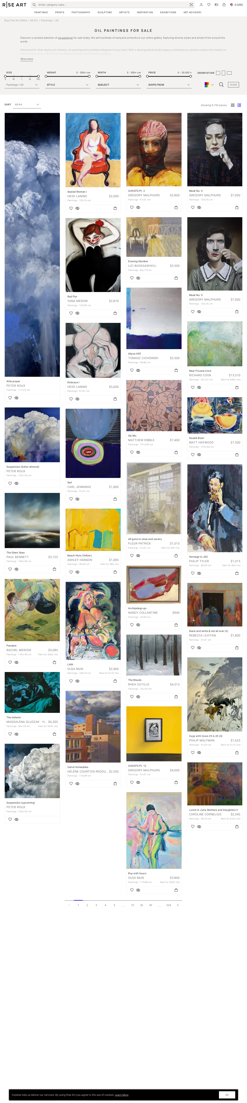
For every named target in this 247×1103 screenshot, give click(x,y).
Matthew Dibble (141, 440)
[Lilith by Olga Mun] (93, 621)
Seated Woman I (77, 191)
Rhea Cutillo (138, 684)
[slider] (5, 76)
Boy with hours (137, 873)
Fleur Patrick (139, 543)
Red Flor (72, 296)
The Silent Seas (16, 552)
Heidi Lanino (77, 196)
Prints (59, 12)
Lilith (70, 664)
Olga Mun (75, 669)
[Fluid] (239, 105)
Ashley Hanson (79, 560)
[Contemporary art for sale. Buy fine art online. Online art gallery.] (14, 5)
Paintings (41, 12)
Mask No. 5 (196, 295)
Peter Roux (16, 385)
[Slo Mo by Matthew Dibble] (154, 405)
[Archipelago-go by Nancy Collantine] (154, 584)
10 (132, 905)
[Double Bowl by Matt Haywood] (214, 415)
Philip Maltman (201, 740)
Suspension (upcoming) (21, 802)
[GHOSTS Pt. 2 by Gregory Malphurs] (154, 149)
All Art (34, 20)
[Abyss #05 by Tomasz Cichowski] (154, 318)
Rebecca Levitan (202, 635)
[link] (191, 4)
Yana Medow (77, 301)
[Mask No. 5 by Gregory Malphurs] (214, 253)
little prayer (13, 381)
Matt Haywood (201, 442)
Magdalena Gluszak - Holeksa (31, 722)
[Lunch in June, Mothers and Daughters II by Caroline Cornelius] (214, 783)
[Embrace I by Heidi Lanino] (93, 350)
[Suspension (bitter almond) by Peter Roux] (32, 434)
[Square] (232, 105)
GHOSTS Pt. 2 (136, 190)
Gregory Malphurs (144, 195)
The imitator (14, 717)
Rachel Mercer (19, 650)
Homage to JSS (198, 556)
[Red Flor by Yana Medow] (93, 255)
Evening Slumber (138, 261)
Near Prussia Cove (200, 370)
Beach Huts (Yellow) (79, 555)
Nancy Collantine (143, 612)
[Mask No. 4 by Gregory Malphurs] (214, 149)
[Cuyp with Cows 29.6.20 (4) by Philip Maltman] (214, 694)
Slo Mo (132, 435)
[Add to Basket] (115, 208)
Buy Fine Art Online (16, 20)
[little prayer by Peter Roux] (32, 245)
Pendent (12, 645)
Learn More (122, 1094)
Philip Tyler (199, 561)
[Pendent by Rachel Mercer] (32, 610)
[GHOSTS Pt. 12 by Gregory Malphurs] (154, 733)
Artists (124, 12)
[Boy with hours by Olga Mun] (154, 830)
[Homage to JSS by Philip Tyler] (214, 508)
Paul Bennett (18, 557)
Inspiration (145, 12)
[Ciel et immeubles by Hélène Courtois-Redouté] (93, 727)
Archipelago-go (137, 608)
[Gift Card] (216, 4)
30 (150, 905)
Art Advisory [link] (193, 12)
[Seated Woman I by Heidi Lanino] (93, 150)
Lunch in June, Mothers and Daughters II (213, 809)
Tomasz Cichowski (143, 358)
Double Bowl (196, 438)
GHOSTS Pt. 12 (137, 765)
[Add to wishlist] (10, 398)
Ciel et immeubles (77, 767)
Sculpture (105, 12)
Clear (233, 84)
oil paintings (65, 37)
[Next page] (177, 905)
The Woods (135, 680)
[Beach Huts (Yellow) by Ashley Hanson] (93, 530)
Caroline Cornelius (205, 814)
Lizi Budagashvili (142, 265)
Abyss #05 (134, 353)
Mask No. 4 (196, 190)
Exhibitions (168, 12)
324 (168, 905)
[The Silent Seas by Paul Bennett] (32, 520)
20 (141, 905)
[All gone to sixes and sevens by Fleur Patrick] (154, 498)
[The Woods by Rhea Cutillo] (154, 655)
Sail (69, 482)
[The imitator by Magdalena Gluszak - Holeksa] (32, 692)
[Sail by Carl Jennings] (93, 443)
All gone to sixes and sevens (145, 539)
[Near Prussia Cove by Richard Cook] (214, 343)
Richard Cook (200, 375)
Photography (81, 12)
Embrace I (73, 382)
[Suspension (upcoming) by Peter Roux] (32, 771)
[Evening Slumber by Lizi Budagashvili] (154, 237)
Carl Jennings (79, 487)
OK (227, 1094)
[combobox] (25, 104)
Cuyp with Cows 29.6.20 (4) (206, 736)
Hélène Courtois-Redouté (88, 771)
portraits (105, 53)
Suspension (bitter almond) (23, 466)
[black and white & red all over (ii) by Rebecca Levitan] (214, 604)
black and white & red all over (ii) (208, 631)
